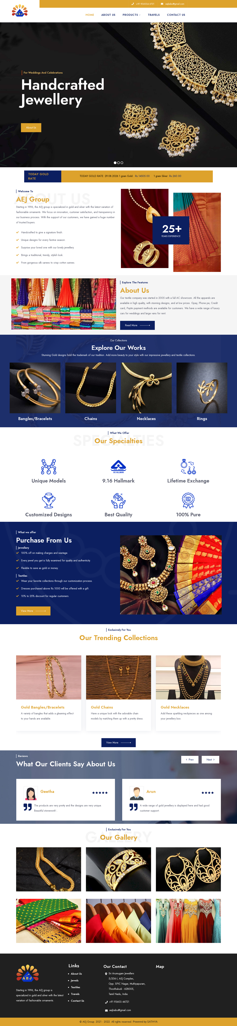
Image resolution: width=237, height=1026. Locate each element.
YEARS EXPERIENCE (170, 236)
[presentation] (189, 759)
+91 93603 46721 (119, 1002)
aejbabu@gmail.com (174, 3)
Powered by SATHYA (145, 1021)
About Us (31, 127)
